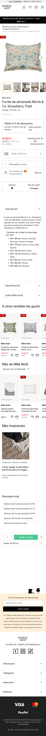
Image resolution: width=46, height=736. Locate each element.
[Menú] (42, 7)
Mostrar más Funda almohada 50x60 (19, 513)
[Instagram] (23, 651)
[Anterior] (4, 57)
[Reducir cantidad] (4, 537)
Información (9, 663)
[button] (6, 114)
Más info (38, 172)
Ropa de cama (22, 27)
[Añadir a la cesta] (16, 355)
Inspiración (8, 682)
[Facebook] (15, 651)
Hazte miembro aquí (34, 128)
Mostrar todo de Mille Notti (14, 369)
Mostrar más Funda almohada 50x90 (19, 504)
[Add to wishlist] (12, 355)
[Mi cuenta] (24, 7)
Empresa (7, 691)
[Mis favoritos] (30, 7)
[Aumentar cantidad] (11, 537)
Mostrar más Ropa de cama (15, 523)
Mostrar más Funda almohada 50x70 (19, 509)
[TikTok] (30, 651)
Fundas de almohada (10, 29)
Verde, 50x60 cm (11, 543)
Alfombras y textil (8, 27)
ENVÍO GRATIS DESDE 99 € (25, 2)
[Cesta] (36, 7)
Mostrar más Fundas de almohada (18, 518)
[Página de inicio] (7, 7)
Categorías (8, 673)
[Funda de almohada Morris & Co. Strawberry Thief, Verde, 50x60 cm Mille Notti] (23, 57)
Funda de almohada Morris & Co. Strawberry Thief (21, 31)
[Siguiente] (41, 57)
